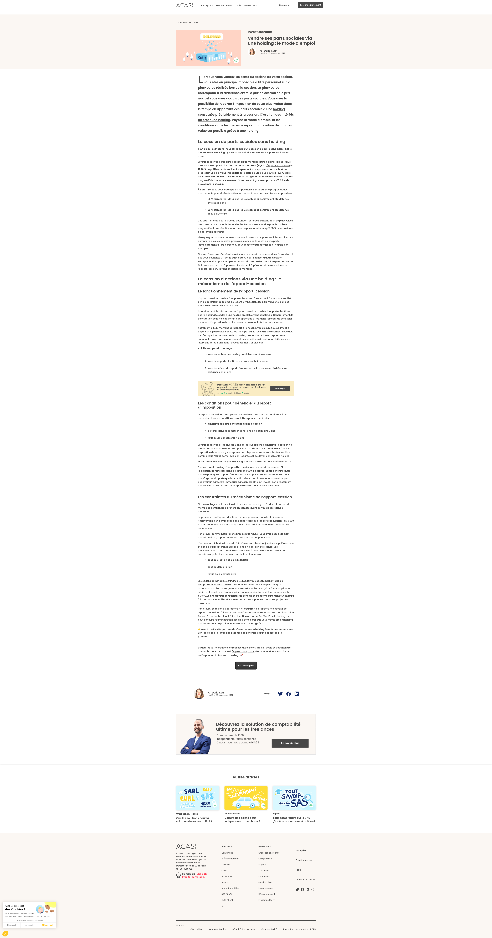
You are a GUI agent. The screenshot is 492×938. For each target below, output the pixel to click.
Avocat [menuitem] (225, 882)
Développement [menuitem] (266, 894)
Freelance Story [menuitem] (266, 900)
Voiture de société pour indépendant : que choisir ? (242, 819)
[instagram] (312, 889)
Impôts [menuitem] (262, 864)
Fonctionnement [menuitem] (224, 5)
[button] (5, 934)
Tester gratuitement (310, 4)
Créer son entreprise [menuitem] (269, 852)
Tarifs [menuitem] (238, 5)
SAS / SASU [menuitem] (227, 894)
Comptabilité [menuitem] (265, 858)
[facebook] (302, 889)
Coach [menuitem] (225, 870)
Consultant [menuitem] (227, 852)
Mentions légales (217, 929)
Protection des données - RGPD (299, 929)
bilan (217, 588)
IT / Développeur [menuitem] (230, 858)
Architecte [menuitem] (227, 876)
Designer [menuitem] (226, 864)
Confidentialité (269, 929)
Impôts (276, 813)
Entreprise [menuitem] (301, 850)
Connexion (284, 5)
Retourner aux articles (189, 22)
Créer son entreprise (187, 813)
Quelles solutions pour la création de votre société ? (194, 819)
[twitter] (297, 889)
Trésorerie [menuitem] (263, 870)
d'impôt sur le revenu (278, 165)
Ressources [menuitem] (249, 5)
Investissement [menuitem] (266, 888)
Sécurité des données (243, 929)
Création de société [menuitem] (305, 879)
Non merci (11, 925)
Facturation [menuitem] (264, 876)
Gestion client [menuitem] (265, 882)
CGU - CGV (196, 929)
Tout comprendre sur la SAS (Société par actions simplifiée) (294, 819)
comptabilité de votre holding (215, 584)
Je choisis (29, 925)
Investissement (260, 32)
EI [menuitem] (222, 905)
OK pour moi (47, 925)
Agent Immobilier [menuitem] (230, 888)
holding (279, 109)
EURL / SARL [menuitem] (227, 900)
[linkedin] (307, 889)
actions (260, 77)
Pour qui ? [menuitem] (206, 5)
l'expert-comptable (243, 651)
